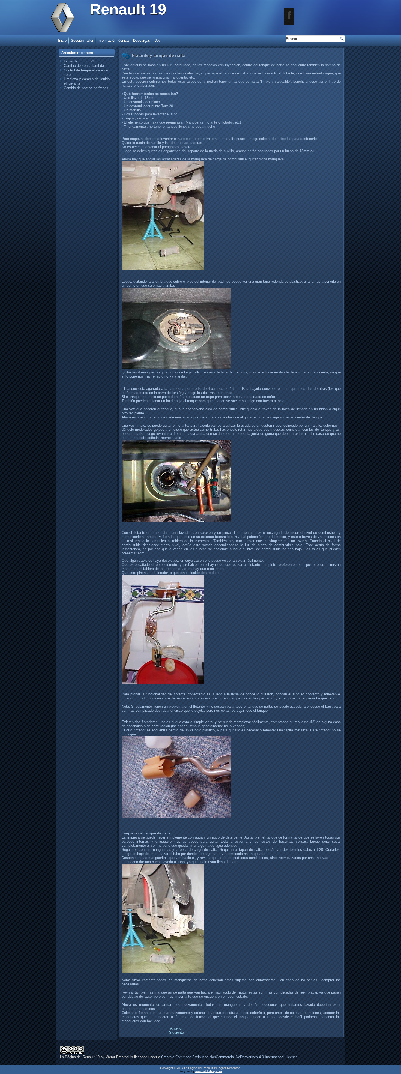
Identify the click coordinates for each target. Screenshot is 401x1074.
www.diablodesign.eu (208, 1071)
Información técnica (113, 40)
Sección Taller (82, 40)
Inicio (62, 40)
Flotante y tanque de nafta (158, 55)
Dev (157, 40)
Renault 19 (128, 9)
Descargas (141, 40)
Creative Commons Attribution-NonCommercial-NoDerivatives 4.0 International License (229, 1057)
